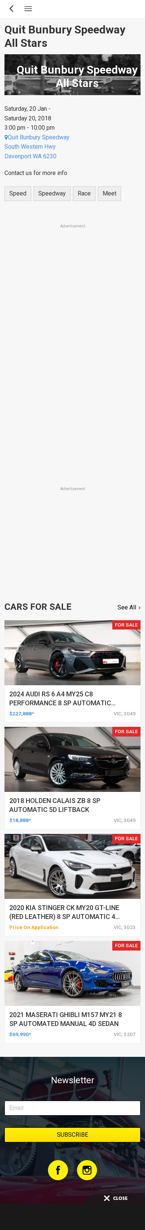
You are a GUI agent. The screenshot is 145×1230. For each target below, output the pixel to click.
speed (17, 193)
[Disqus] (72, 382)
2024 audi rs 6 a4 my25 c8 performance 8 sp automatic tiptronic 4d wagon (60, 703)
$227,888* (21, 713)
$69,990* (20, 1034)
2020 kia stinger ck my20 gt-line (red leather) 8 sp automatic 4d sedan (64, 916)
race (84, 193)
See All (126, 607)
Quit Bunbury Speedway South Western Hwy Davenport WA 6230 (37, 147)
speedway (52, 193)
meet (109, 193)
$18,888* (20, 820)
